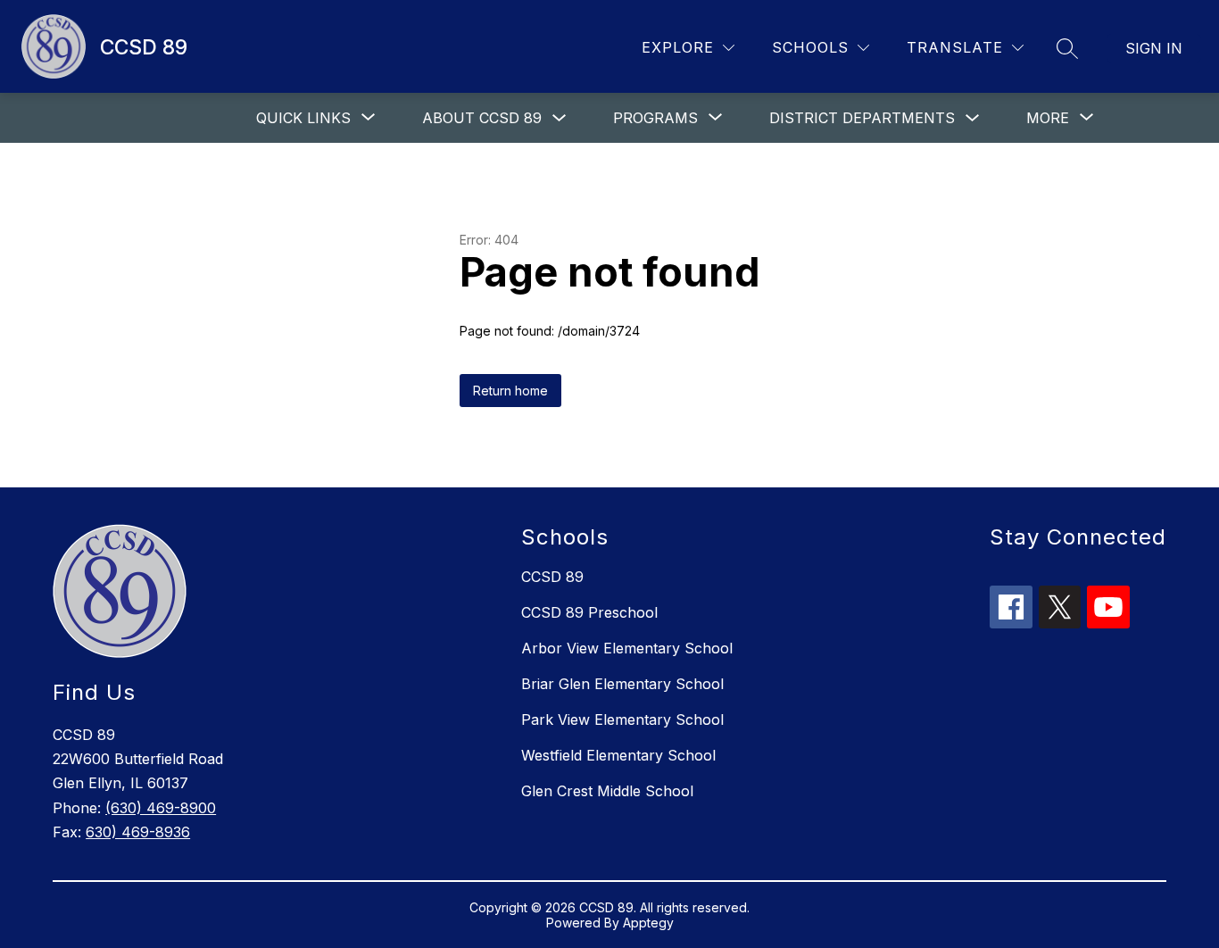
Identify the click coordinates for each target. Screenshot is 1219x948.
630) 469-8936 (138, 832)
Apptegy (648, 922)
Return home (510, 390)
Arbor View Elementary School (627, 648)
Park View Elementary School (622, 719)
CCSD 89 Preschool (589, 612)
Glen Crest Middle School (607, 791)
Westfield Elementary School (618, 755)
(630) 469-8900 (160, 808)
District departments (862, 118)
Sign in (1153, 48)
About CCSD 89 (482, 118)
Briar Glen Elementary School (622, 684)
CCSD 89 (552, 577)
